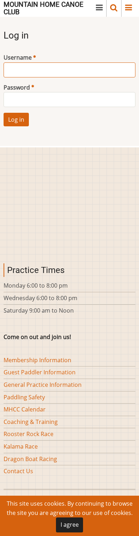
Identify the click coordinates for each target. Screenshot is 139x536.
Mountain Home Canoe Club (43, 8)
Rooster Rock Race (28, 434)
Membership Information (37, 360)
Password (17, 87)
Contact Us (18, 471)
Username (18, 57)
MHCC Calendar (25, 409)
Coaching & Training (31, 422)
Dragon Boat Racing (30, 459)
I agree (70, 525)
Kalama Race (21, 446)
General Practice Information (43, 385)
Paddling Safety (24, 397)
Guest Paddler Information (40, 372)
